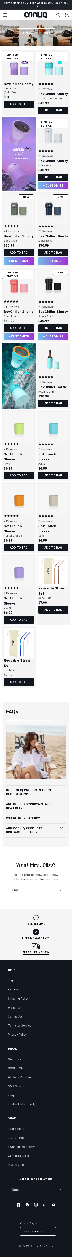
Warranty (14, 1008)
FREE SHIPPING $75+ (36, 952)
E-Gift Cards (16, 1138)
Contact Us (15, 1017)
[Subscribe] (59, 890)
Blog (11, 1095)
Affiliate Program (20, 1077)
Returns (13, 989)
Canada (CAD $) (34, 1231)
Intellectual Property (22, 1104)
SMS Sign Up (17, 1086)
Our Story (14, 1059)
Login (11, 980)
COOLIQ (29, 1246)
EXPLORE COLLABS (36, 33)
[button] (5, 15)
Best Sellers (16, 1129)
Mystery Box (16, 1165)
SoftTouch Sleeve (13, 457)
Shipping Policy (18, 999)
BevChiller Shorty (19, 83)
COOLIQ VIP (16, 1068)
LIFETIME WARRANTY (36, 938)
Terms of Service (20, 1026)
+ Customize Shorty (21, 1147)
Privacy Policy (17, 1035)
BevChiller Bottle (52, 387)
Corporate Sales (19, 1156)
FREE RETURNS (35, 924)
